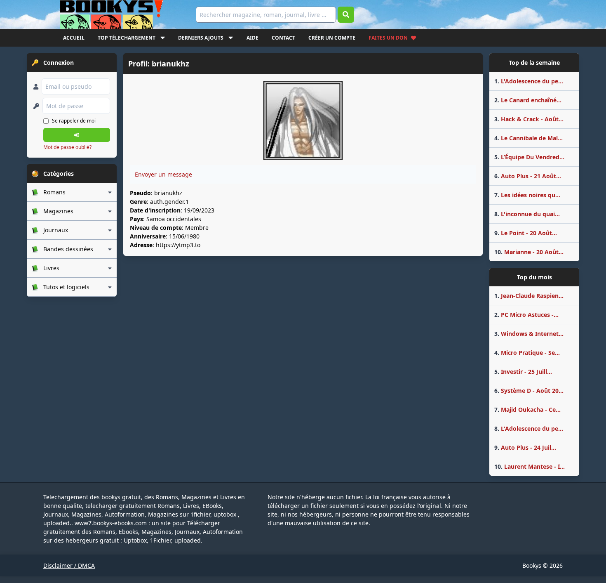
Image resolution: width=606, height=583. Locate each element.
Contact (283, 37)
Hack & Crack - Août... (529, 119)
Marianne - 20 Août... (529, 252)
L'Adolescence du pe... (528, 81)
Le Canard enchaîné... (527, 100)
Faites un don (388, 37)
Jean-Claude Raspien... (529, 296)
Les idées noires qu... (527, 195)
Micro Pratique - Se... (527, 352)
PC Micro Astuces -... (526, 315)
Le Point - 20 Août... (525, 233)
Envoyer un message (163, 174)
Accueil (74, 37)
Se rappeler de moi (74, 120)
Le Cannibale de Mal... (528, 138)
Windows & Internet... (529, 334)
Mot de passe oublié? (67, 147)
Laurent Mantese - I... (529, 466)
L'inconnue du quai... (527, 214)
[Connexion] (76, 135)
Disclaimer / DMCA (69, 565)
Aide (252, 37)
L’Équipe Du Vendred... (529, 157)
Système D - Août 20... (529, 390)
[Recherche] (346, 15)
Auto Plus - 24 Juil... (525, 447)
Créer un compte (331, 37)
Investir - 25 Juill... (523, 371)
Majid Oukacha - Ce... (527, 409)
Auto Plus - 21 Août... (527, 176)
